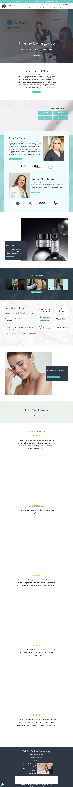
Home (14, 779)
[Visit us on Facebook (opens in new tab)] (41, 5)
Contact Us (58, 779)
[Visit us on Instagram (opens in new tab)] (43, 5)
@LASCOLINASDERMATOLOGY (36, 413)
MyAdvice (50, 784)
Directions (53, 779)
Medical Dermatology (33, 779)
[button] (66, 5)
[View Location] (47, 4)
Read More (7, 323)
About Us (18, 779)
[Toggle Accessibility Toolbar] (2, 784)
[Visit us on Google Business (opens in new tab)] (45, 5)
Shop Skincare (40, 779)
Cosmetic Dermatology (24, 779)
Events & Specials (47, 779)
